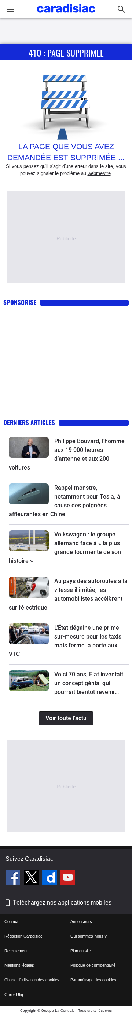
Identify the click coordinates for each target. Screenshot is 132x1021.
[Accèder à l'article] (29, 447)
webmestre (99, 173)
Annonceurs (81, 921)
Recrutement (15, 951)
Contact (11, 921)
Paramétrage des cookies (93, 980)
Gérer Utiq (13, 994)
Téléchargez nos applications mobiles (62, 902)
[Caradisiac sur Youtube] (67, 878)
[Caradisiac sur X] (32, 878)
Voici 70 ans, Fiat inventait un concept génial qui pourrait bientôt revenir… (88, 683)
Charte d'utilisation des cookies (31, 980)
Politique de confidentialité (92, 965)
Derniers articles (29, 422)
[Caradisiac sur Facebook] (14, 878)
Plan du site (80, 951)
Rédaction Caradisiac (23, 936)
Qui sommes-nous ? (88, 936)
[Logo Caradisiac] (66, 15)
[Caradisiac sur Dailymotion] (50, 878)
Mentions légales (19, 965)
